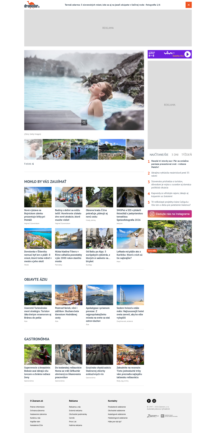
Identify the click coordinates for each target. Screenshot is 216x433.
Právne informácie (37, 407)
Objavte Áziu (35, 279)
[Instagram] (154, 401)
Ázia (25, 321)
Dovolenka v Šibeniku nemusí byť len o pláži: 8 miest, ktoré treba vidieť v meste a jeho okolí (37, 256)
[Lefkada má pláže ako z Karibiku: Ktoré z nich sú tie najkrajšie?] (130, 238)
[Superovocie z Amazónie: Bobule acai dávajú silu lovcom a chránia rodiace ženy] (38, 354)
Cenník (71, 418)
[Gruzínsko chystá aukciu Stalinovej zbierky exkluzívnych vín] (99, 354)
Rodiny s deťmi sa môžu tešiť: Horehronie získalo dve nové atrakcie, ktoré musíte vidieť (68, 215)
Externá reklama (75, 410)
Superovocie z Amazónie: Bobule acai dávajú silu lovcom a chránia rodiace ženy (37, 372)
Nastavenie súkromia (38, 414)
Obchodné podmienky (78, 414)
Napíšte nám (35, 421)
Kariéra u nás (35, 418)
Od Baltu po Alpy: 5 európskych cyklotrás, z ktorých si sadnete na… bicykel (98, 256)
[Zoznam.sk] (154, 416)
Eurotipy (89, 265)
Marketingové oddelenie (118, 418)
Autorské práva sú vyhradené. (158, 409)
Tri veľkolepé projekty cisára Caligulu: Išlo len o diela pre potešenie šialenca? (171, 203)
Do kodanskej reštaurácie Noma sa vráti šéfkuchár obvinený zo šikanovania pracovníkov (68, 372)
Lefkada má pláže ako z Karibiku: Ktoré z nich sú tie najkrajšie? (129, 255)
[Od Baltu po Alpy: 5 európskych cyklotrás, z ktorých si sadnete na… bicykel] (99, 238)
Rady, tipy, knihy (123, 381)
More (118, 261)
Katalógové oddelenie (117, 414)
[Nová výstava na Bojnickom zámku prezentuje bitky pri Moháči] (38, 197)
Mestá (26, 265)
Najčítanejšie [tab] (159, 155)
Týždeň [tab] (186, 155)
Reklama (73, 400)
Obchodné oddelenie (116, 410)
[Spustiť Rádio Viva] (169, 52)
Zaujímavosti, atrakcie (125, 321)
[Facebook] (149, 401)
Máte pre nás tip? (115, 421)
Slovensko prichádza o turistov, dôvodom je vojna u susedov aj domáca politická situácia (171, 184)
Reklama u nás (75, 407)
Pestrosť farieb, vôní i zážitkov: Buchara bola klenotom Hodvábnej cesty (67, 312)
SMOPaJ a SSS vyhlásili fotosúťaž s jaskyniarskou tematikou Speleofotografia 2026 (130, 215)
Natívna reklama (75, 425)
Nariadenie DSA (36, 425)
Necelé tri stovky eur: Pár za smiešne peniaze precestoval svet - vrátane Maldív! (170, 163)
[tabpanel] (170, 182)
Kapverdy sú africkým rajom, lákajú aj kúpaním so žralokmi (169, 195)
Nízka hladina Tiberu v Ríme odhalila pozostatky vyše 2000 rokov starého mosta (68, 256)
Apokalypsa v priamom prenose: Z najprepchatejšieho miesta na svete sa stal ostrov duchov (98, 314)
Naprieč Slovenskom (31, 223)
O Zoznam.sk (36, 400)
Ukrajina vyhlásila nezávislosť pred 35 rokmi (170, 174)
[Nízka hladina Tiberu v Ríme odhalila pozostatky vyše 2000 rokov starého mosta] (68, 238)
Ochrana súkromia (37, 410)
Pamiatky (58, 265)
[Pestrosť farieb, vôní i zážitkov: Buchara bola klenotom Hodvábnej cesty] (68, 295)
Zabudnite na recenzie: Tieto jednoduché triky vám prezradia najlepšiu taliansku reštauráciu (129, 372)
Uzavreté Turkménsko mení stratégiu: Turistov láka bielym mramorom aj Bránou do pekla (37, 312)
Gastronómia (36, 339)
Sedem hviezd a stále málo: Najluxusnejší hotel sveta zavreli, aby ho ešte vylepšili (130, 312)
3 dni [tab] (175, 155)
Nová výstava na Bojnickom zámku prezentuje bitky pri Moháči (34, 215)
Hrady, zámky (91, 220)
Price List (72, 421)
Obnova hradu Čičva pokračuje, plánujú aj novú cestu (97, 213)
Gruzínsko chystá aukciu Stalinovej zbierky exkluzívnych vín (98, 371)
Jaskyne (119, 223)
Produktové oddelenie (117, 407)
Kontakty (112, 400)
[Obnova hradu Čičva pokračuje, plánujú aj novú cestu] (99, 197)
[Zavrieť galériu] (189, 5)
